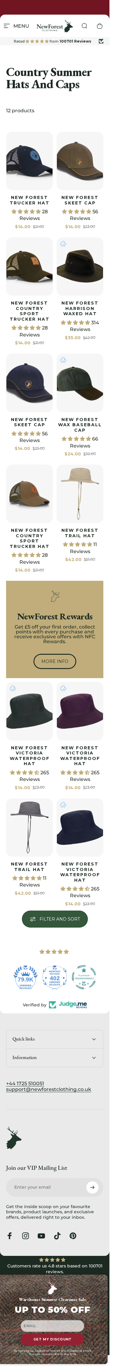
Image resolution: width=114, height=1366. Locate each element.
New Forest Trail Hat (79, 533)
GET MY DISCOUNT (52, 1339)
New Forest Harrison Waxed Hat (79, 308)
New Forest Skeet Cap (79, 200)
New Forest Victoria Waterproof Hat (30, 756)
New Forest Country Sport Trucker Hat (30, 311)
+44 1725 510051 (25, 1083)
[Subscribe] (92, 1187)
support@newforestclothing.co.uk (48, 1089)
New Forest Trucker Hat (30, 200)
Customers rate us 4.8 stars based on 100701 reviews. (54, 1269)
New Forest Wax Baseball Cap (80, 425)
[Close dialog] (103, 1279)
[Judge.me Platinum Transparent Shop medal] (84, 977)
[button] (27, 211)
